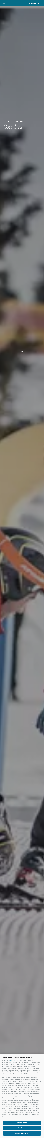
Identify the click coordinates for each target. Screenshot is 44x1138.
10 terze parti (12, 1060)
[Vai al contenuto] (22, 352)
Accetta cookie (22, 1123)
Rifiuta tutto (22, 1128)
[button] (41, 1057)
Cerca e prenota (32, 3)
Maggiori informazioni (22, 1133)
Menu (4, 3)
